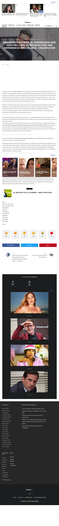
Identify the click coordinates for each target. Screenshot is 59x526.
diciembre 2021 (6, 440)
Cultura (18, 25)
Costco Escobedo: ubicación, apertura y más (33, 408)
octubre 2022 (5, 419)
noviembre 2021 (6, 442)
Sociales (37, 25)
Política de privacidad (40, 497)
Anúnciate (4, 215)
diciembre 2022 (6, 414)
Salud (24, 25)
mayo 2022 (5, 429)
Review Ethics (28, 497)
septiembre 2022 (6, 421)
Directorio (5, 217)
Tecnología (30, 25)
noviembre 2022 (6, 417)
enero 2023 (5, 412)
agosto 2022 (5, 423)
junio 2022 (5, 427)
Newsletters (5, 207)
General (17, 39)
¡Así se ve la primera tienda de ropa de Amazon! (39, 255)
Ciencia (4, 26)
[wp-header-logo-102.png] (8, 193)
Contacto (20, 497)
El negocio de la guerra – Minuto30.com (32, 192)
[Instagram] (30, 493)
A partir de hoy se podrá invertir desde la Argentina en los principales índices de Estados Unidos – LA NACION (20, 257)
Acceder (12, 457)
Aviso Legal (5, 221)
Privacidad (5, 219)
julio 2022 (5, 425)
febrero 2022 (5, 436)
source (4, 224)
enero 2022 (5, 438)
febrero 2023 (5, 410)
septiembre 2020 (6, 444)
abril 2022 (5, 431)
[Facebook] (28, 493)
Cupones (4, 209)
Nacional (4, 25)
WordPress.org (6, 479)
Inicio (14, 497)
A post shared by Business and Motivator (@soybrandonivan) (17, 103)
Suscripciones (5, 213)
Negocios (11, 25)
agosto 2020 (5, 446)
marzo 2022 (5, 433)
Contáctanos (5, 211)
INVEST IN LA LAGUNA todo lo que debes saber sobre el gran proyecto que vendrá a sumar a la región (34, 421)
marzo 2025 (5, 408)
